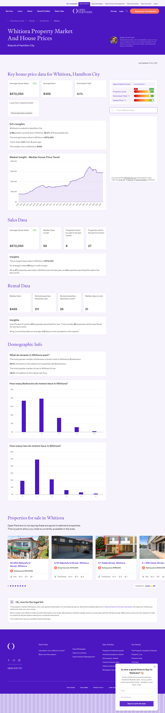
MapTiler (131, 180)
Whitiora (57, 21)
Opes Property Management (115, 4)
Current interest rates (111, 662)
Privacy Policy (98, 687)
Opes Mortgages (97, 4)
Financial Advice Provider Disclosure (118, 607)
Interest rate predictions (112, 666)
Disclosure (71, 687)
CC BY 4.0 (121, 180)
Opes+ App (59, 11)
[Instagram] (19, 660)
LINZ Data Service (130, 178)
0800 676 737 (15, 668)
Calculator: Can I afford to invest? (52, 650)
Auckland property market (113, 654)
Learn (20, 11)
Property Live (136, 654)
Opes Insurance (146, 4)
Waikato (32, 21)
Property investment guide (113, 650)
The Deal (135, 662)
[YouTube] (13, 660)
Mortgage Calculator (111, 670)
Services (9, 11)
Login (121, 11)
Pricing (114, 11)
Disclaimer (84, 687)
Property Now (136, 658)
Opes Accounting (132, 4)
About (29, 11)
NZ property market (17, 21)
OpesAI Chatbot (43, 11)
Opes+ (156, 4)
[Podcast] (8, 660)
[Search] (127, 11)
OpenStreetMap (141, 180)
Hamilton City (44, 21)
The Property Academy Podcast (144, 650)
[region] (133, 146)
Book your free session (47, 654)
